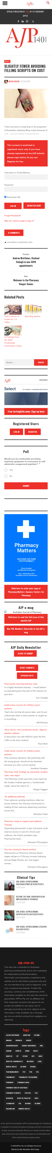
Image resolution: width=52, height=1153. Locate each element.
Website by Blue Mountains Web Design (25, 1149)
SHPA (36, 1098)
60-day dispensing (12, 1035)
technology (10, 1103)
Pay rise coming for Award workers (20, 849)
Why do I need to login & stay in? (19, 221)
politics (28, 1093)
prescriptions (12, 242)
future (25, 1056)
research (9, 1098)
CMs (41, 1046)
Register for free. (15, 161)
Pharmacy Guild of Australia (16, 1088)
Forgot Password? (12, 215)
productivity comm (25, 242)
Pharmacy (9, 1082)
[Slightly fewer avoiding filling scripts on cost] (26, 103)
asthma (37, 1035)
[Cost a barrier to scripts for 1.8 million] (13, 310)
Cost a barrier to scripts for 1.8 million (11, 319)
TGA (19, 1103)
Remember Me (13, 197)
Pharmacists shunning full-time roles (20, 684)
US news (37, 1103)
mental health (11, 1067)
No (11, 476)
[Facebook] (18, 21)
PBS (30, 1072)
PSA (36, 1093)
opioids (33, 1067)
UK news (28, 1103)
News (7, 61)
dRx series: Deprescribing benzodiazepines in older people (30, 883)
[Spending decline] (33, 310)
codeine (8, 1051)
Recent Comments (27, 667)
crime (27, 1051)
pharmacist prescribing (28, 1077)
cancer (28, 1040)
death (35, 1051)
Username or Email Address (17, 172)
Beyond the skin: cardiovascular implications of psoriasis (30, 898)
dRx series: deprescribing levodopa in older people (31, 928)
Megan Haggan (13, 81)
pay (24, 1072)
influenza (30, 1061)
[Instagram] (27, 21)
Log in (16, 431)
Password (8, 185)
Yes (11, 470)
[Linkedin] (23, 21)
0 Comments (14, 232)
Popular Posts (27, 675)
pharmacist (10, 1077)
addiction (26, 1035)
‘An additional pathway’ (14, 796)
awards (9, 1040)
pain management (12, 1072)
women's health (24, 1109)
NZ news (23, 1067)
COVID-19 (18, 1051)
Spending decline (32, 316)
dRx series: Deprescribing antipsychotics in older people (29, 913)
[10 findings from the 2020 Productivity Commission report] (13, 331)
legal (40, 1061)
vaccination (10, 1109)
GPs (33, 1056)
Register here (34, 205)
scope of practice (23, 1098)
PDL (37, 1072)
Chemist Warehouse (29, 1046)
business (19, 1040)
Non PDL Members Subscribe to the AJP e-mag (26, 630)
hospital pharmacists (14, 1061)
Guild (40, 1056)
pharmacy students (13, 1093)
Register (32, 431)
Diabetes (9, 1056)
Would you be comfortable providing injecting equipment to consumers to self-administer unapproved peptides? (25, 461)
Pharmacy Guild (23, 1082)
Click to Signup (25, 653)
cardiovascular (12, 1046)
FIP (17, 1056)
